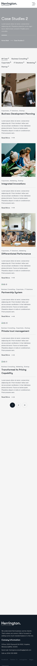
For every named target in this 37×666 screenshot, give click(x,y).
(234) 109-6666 (12, 653)
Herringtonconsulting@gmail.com (20, 650)
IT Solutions (14, 111)
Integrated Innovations (13, 183)
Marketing (13, 181)
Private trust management (15, 331)
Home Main (5, 40)
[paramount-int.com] (9, 4)
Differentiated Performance (16, 253)
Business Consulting (8, 289)
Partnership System (11, 292)
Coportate (5, 111)
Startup (22, 111)
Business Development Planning (18, 113)
